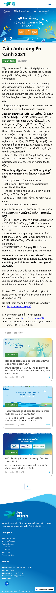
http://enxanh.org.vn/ (19, 306)
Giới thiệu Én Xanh (8, 538)
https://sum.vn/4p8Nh (33, 318)
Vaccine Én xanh (7, 544)
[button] (50, 4)
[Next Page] (28, 486)
